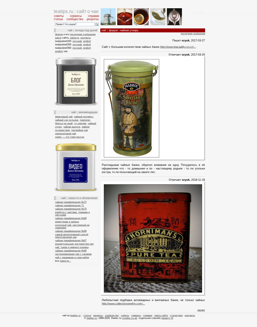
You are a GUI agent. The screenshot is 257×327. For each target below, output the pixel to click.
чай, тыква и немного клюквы (72, 247)
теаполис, (85, 120)
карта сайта (161, 315)
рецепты (93, 19)
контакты (86, 37)
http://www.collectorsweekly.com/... (123, 303)
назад (201, 310)
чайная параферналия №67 (71, 240)
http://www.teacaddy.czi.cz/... (178, 46)
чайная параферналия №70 (71, 208)
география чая (79, 130)
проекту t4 (167, 318)
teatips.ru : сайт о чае (76, 11)
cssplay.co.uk (129, 318)
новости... (65, 260)
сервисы (76, 16)
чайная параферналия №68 (71, 231)
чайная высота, (72, 126)
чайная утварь (129, 30)
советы (59, 16)
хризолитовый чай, (66, 133)
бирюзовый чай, (64, 116)
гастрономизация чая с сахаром (73, 254)
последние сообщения (83, 34)
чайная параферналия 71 (69, 205)
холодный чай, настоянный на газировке (72, 226)
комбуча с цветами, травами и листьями (72, 213)
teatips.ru (75, 315)
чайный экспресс (83, 116)
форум (59, 34)
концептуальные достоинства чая (74, 243)
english (87, 41)
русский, (77, 41)
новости (74, 37)
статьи (58, 19)
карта (58, 37)
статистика (176, 315)
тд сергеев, (80, 123)
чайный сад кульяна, (67, 120)
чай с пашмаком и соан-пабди (72, 257)
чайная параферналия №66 (71, 250)
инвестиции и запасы (67, 221)
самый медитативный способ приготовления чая (71, 236)
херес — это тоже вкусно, (70, 137)
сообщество (74, 19)
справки (93, 16)
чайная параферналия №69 (71, 218)
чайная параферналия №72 (71, 202)
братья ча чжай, (64, 123)
